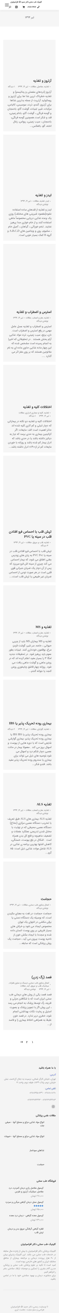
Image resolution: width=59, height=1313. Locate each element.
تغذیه (46, 86)
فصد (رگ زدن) (41, 977)
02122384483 (49, 1100)
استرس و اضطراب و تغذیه (34, 312)
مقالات (33, 86)
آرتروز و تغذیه (42, 80)
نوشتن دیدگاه (42, 204)
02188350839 (36, 1093)
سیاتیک (45, 986)
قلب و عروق (38, 542)
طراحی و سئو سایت (35, 1310)
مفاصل (40, 86)
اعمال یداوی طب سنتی (39, 905)
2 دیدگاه (11, 729)
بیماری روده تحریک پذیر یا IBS (30, 723)
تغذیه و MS (43, 627)
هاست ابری (20, 1310)
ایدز (47, 201)
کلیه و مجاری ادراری (34, 413)
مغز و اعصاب (37, 318)
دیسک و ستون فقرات (18, 983)
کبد (28, 986)
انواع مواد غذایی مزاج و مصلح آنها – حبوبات (24, 1136)
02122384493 (33, 1100)
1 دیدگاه (11, 86)
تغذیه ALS (44, 804)
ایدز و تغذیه (43, 195)
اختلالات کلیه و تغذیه (37, 407)
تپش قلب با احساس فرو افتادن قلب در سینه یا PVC (30, 534)
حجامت (46, 899)
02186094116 (31, 7)
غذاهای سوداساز (37, 1150)
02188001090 (50, 1093)
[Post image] (51, 1125)
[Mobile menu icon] (7, 5)
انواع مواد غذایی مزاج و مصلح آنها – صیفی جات (24, 1124)
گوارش (40, 729)
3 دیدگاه (44, 545)
